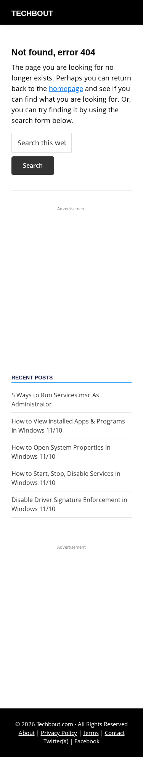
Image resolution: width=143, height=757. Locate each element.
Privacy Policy (59, 733)
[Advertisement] (71, 283)
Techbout (32, 13)
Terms (91, 733)
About (27, 733)
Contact (115, 733)
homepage (66, 88)
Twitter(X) (55, 741)
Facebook (87, 741)
